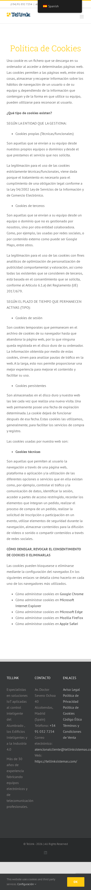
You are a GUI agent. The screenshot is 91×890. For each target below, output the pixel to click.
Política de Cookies (71, 710)
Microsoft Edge (71, 612)
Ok (76, 882)
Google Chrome (71, 594)
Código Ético (72, 719)
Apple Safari (69, 623)
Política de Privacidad (71, 698)
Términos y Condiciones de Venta (72, 731)
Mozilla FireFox (71, 617)
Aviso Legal (71, 689)
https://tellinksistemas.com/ (56, 761)
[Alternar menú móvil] (82, 16)
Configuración (25, 884)
